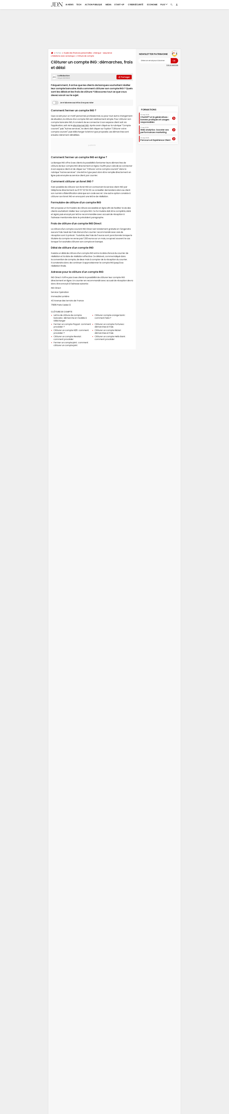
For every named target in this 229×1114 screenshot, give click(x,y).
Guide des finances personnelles (78, 53)
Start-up (119, 5)
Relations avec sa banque (63, 56)
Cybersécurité (135, 5)
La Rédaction (64, 76)
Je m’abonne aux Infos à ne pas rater (77, 103)
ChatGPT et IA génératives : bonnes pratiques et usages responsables (154, 118)
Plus (163, 5)
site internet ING (81, 125)
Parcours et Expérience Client (155, 139)
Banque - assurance (103, 53)
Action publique (93, 5)
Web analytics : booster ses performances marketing (154, 130)
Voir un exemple (172, 65)
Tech (78, 5)
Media (108, 5)
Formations (148, 109)
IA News (70, 5)
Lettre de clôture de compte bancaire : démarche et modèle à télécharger (70, 318)
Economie (152, 5)
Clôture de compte (85, 56)
